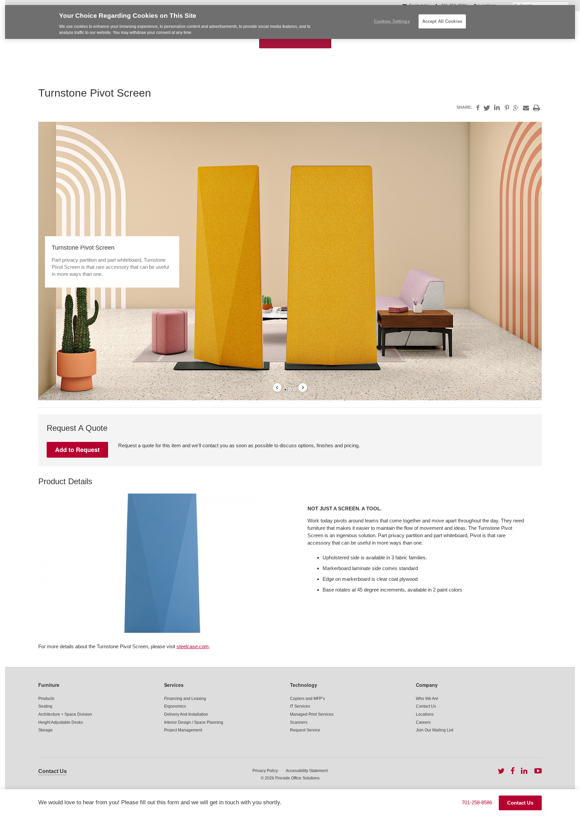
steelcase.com (193, 646)
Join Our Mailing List (434, 730)
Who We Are (427, 698)
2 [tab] (290, 389)
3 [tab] (294, 389)
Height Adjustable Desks (60, 722)
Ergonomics (175, 706)
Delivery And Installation (186, 714)
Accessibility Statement (307, 770)
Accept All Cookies (442, 21)
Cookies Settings (392, 21)
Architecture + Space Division (65, 714)
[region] (290, 22)
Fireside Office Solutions (297, 778)
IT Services (300, 706)
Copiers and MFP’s (307, 698)
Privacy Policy (265, 770)
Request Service (305, 730)
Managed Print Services (312, 714)
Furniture (48, 684)
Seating (45, 706)
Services (174, 684)
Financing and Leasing (185, 698)
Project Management (183, 730)
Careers (423, 722)
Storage (45, 730)
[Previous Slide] (277, 387)
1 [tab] (285, 389)
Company (427, 684)
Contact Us (426, 706)
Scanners (298, 722)
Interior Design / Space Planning (193, 722)
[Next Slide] (302, 387)
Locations (425, 714)
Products (46, 698)
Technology (303, 684)
